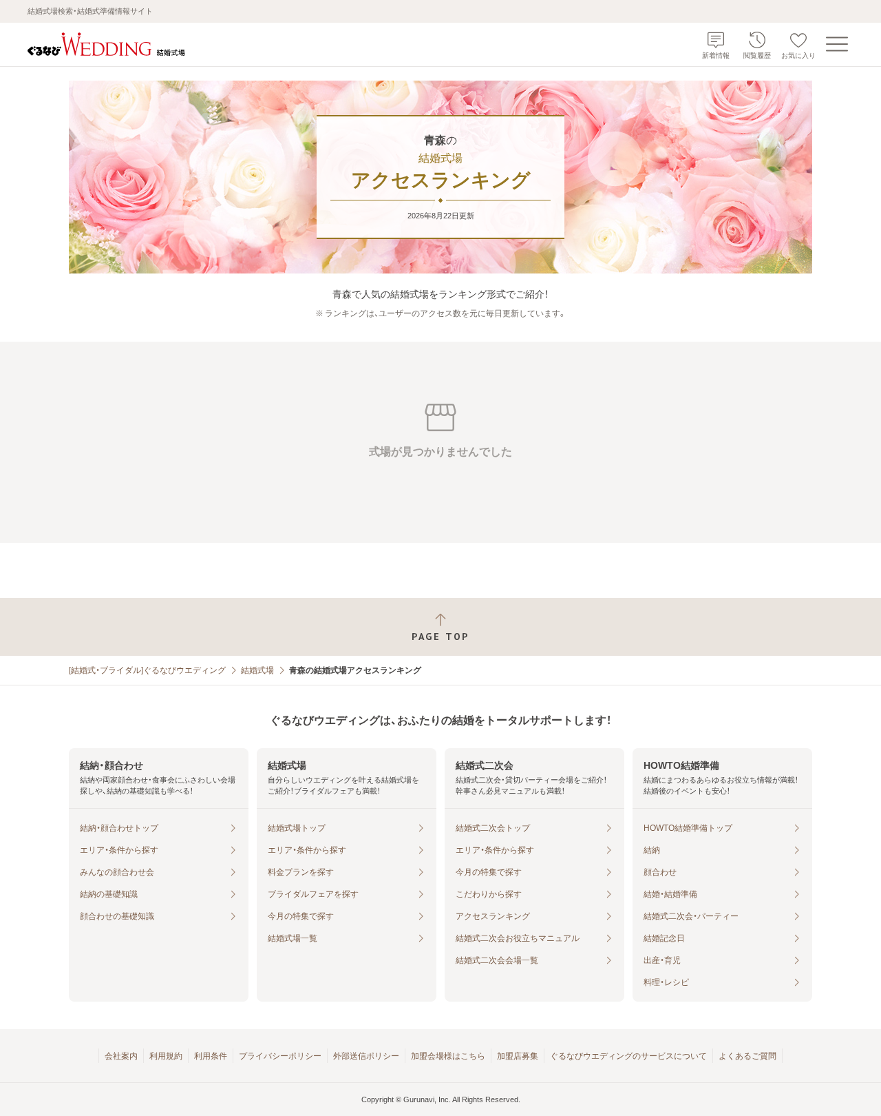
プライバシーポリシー (280, 1056)
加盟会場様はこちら (448, 1056)
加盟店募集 (517, 1056)
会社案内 (121, 1056)
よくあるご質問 (747, 1056)
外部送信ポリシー (366, 1056)
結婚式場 (257, 670)
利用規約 (165, 1056)
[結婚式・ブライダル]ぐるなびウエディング (147, 670)
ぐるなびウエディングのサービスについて (628, 1056)
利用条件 (210, 1056)
